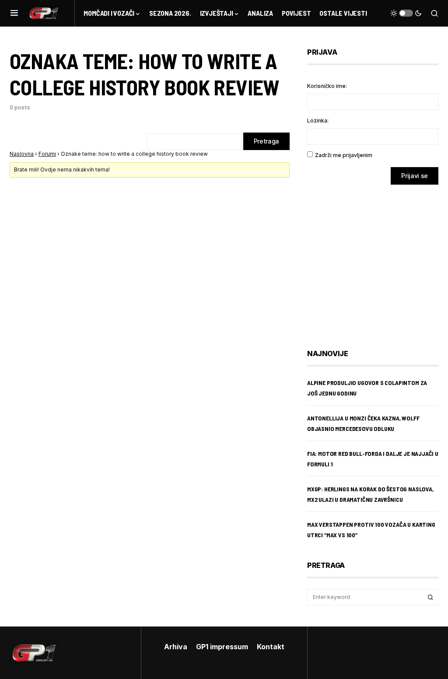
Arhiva (175, 646)
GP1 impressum (222, 646)
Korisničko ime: (327, 86)
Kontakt (270, 646)
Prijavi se (414, 175)
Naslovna (22, 153)
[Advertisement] (377, 260)
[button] (14, 13)
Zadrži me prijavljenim (343, 155)
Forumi (47, 153)
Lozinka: (318, 120)
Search (430, 597)
